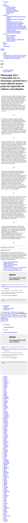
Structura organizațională (12, 11)
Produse (5, 15)
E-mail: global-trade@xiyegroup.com (12, 270)
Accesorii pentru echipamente (14, 32)
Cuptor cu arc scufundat (6, 316)
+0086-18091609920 (9, 327)
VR (4, 45)
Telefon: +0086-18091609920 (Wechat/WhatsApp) (11, 262)
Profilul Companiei (11, 7)
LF (6, 318)
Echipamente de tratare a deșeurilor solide (16, 27)
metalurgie (8, 233)
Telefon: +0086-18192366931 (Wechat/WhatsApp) (11, 265)
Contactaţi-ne (7, 46)
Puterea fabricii (10, 12)
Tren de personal (10, 36)
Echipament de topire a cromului (14, 24)
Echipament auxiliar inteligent (14, 31)
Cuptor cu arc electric (17, 316)
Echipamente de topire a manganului (15, 23)
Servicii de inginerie (11, 35)
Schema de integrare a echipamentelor (15, 39)
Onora (8, 13)
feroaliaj (24, 315)
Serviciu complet (10, 38)
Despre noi (6, 5)
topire (20, 315)
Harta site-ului (7, 315)
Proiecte (5, 43)
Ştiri (5, 42)
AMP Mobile (15, 315)
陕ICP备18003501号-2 (10, 313)
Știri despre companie (9, 70)
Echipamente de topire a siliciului (14, 22)
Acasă (5, 4)
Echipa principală (11, 8)
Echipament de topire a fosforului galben (16, 26)
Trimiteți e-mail (4, 320)
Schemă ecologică (11, 40)
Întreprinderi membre (12, 9)
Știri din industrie (8, 71)
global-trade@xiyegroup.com (10, 332)
